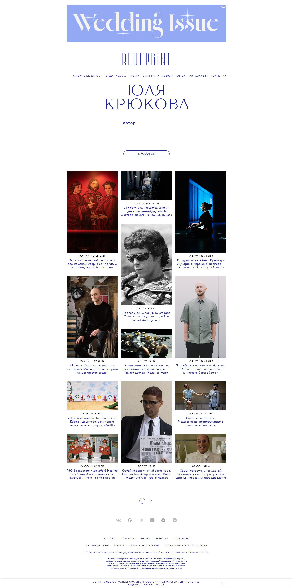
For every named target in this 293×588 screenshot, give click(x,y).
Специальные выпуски (87, 76)
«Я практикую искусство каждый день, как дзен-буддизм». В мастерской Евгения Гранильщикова (146, 212)
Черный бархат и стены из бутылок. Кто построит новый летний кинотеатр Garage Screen (200, 369)
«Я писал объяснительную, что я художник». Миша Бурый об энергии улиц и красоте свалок (92, 369)
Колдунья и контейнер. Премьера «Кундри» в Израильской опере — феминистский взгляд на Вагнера (201, 264)
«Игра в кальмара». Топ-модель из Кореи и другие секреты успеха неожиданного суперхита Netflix (92, 422)
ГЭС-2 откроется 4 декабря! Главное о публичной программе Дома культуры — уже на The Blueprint (92, 474)
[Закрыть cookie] (222, 583)
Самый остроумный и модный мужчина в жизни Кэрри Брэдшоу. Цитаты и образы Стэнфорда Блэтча (201, 474)
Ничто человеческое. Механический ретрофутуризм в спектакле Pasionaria (201, 422)
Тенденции (98, 256)
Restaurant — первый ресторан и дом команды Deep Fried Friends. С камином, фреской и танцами (92, 264)
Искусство (98, 361)
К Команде (146, 154)
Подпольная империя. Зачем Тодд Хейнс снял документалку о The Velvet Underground (147, 317)
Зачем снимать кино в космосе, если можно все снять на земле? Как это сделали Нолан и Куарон (147, 369)
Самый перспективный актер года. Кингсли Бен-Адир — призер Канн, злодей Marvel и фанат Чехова (146, 474)
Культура (85, 256)
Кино (98, 414)
